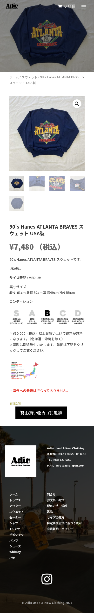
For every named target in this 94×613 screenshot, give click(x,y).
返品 (50, 512)
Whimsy (15, 552)
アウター (15, 506)
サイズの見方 (55, 517)
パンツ (13, 540)
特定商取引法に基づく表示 (64, 523)
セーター (15, 517)
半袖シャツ (16, 535)
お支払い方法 (55, 500)
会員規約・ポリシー (60, 529)
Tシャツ (14, 529)
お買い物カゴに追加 (43, 412)
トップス (15, 500)
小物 (12, 558)
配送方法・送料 (57, 506)
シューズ (15, 546)
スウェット (29, 77)
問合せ (51, 494)
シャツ (13, 523)
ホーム (14, 77)
